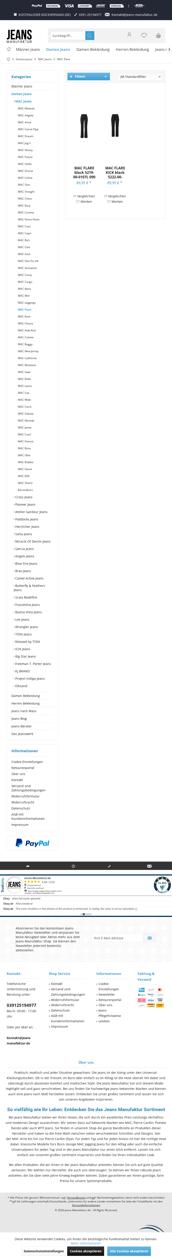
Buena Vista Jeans (28, 612)
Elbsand (20, 686)
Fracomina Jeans (27, 605)
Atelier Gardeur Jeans (30, 512)
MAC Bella (24, 379)
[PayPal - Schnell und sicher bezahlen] (32, 843)
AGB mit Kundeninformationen (28, 816)
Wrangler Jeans (26, 627)
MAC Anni (23, 254)
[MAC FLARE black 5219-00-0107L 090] (84, 125)
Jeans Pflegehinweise (110, 1013)
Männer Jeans (21, 86)
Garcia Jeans (24, 549)
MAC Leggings (26, 303)
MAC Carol (24, 407)
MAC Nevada (25, 420)
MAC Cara (24, 226)
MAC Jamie (24, 427)
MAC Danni (24, 469)
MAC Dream (25, 136)
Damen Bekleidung (25, 696)
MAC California (27, 358)
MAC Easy (23, 205)
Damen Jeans (21, 94)
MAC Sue (23, 393)
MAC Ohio (23, 455)
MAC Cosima (25, 212)
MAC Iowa (23, 372)
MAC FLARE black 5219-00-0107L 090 (84, 172)
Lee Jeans (21, 619)
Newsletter (107, 994)
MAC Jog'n (24, 143)
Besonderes (25, 490)
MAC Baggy (24, 344)
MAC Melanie (26, 108)
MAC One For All (27, 261)
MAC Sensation (27, 268)
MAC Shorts (25, 483)
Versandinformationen (86, 1205)
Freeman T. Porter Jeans (32, 664)
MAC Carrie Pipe (28, 129)
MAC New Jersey (28, 351)
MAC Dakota (25, 413)
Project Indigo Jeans (29, 678)
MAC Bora (24, 448)
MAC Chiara (25, 323)
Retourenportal (22, 768)
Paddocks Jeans (26, 519)
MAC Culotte (25, 337)
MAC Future (25, 157)
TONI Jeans (23, 634)
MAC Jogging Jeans (91, 1144)
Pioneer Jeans (25, 504)
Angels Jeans (24, 556)
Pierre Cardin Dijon (59, 1139)
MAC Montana (26, 365)
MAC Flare (24, 309)
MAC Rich (23, 240)
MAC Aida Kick (26, 330)
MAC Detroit (25, 441)
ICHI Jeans (22, 649)
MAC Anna (24, 122)
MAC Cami (24, 434)
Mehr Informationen (86, 1243)
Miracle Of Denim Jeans (32, 541)
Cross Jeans (23, 497)
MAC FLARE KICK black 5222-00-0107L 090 (115, 172)
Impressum (19, 824)
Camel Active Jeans (28, 578)
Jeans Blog (19, 718)
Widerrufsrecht (22, 802)
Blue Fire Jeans (25, 563)
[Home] (9, 49)
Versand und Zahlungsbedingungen (28, 788)
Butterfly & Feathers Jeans (29, 588)
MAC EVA (23, 476)
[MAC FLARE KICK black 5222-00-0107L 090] (115, 125)
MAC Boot (23, 316)
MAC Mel (23, 296)
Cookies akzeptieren (85, 1251)
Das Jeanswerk (22, 734)
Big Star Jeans (25, 656)
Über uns (18, 774)
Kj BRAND (22, 671)
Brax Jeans (22, 571)
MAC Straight (25, 192)
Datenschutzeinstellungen (44, 1251)
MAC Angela (25, 115)
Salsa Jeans (23, 534)
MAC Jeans (23, 101)
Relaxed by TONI (27, 641)
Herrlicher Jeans (26, 526)
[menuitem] (158, 35)
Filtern (79, 76)
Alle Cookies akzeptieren (129, 1251)
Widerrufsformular (25, 796)
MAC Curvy (24, 275)
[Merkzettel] (144, 37)
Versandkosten (76, 1197)
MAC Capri (24, 233)
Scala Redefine (25, 597)
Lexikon (104, 1021)
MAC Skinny (25, 150)
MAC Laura (24, 386)
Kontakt (17, 780)
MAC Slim (23, 185)
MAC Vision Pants (28, 219)
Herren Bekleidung (25, 703)
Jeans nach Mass (24, 711)
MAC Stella (24, 164)
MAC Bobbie (25, 462)
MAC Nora (24, 289)
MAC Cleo (23, 247)
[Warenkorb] (158, 37)
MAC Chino (24, 198)
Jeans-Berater (21, 726)
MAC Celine (24, 178)
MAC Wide (24, 400)
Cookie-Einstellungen (27, 762)
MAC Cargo (24, 282)
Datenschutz (20, 808)
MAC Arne (19, 1139)
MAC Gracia (25, 171)
